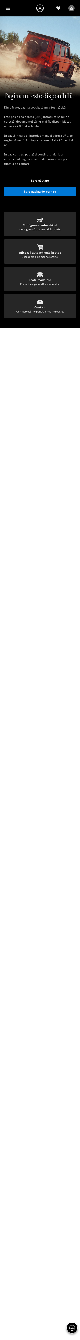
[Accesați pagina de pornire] (40, 8)
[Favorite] (58, 8)
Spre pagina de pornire (40, 192)
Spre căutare (40, 181)
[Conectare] (71, 8)
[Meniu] (7, 8)
